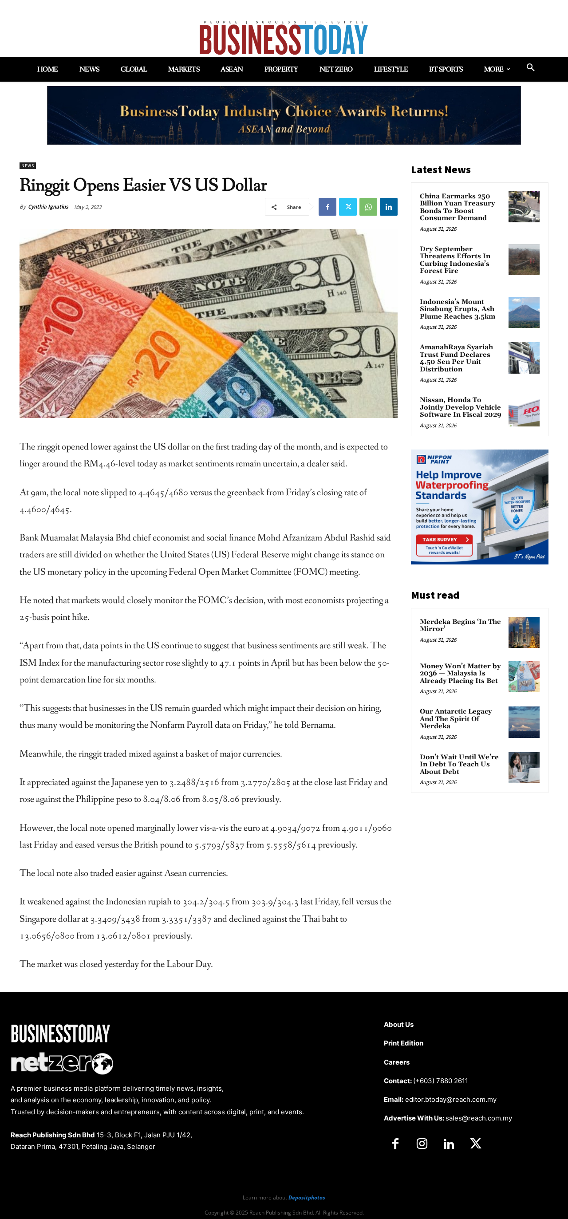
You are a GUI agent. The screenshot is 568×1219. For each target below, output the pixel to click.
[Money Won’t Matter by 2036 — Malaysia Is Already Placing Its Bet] (524, 676)
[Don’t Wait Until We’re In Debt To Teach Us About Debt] (524, 767)
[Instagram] (422, 1144)
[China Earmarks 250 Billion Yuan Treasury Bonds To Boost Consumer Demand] (524, 206)
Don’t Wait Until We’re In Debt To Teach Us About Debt (459, 764)
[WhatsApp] (368, 207)
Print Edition (403, 1043)
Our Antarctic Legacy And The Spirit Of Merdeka (456, 718)
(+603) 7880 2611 (440, 1081)
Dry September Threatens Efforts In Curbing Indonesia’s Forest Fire (455, 260)
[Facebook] (327, 207)
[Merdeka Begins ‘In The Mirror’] (524, 632)
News (27, 166)
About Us (399, 1024)
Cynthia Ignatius (48, 206)
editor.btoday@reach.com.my (451, 1099)
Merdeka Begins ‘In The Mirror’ (460, 626)
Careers (397, 1062)
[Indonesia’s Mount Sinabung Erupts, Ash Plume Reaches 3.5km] (524, 312)
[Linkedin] (389, 207)
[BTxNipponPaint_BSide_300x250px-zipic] (479, 562)
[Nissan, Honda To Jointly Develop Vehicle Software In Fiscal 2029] (524, 410)
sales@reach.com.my (479, 1118)
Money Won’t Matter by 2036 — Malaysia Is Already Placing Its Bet (460, 673)
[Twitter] (348, 207)
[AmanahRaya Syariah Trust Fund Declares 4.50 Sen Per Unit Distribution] (524, 357)
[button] (530, 68)
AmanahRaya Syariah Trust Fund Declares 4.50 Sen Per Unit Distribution (456, 358)
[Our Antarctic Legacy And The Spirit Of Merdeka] (524, 722)
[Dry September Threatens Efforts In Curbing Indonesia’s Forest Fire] (524, 259)
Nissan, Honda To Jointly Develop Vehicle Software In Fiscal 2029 (460, 407)
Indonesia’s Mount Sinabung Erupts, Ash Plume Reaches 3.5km (457, 309)
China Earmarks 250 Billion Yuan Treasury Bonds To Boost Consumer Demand (457, 207)
